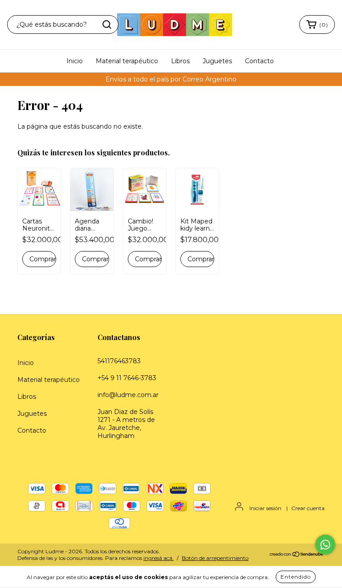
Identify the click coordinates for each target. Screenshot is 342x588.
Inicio (74, 61)
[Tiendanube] (297, 555)
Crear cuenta (308, 508)
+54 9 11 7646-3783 (127, 378)
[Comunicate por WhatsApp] (325, 545)
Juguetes (217, 61)
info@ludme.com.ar (128, 395)
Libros (180, 61)
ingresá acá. (158, 558)
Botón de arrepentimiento (215, 558)
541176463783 (119, 361)
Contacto (259, 61)
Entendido (296, 576)
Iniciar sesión (265, 508)
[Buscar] (107, 24)
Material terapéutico (127, 61)
